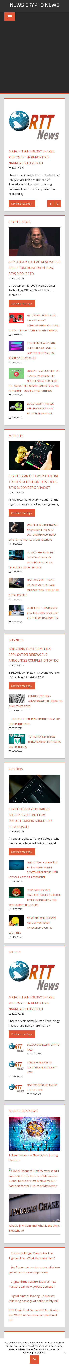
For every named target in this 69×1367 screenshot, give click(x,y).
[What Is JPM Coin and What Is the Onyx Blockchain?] (34, 1220)
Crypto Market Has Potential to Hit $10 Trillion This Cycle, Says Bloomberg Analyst (34, 481)
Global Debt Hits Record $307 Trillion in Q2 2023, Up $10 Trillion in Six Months (42, 613)
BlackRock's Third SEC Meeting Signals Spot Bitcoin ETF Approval (40, 409)
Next (57, 203)
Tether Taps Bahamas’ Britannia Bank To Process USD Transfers (35, 742)
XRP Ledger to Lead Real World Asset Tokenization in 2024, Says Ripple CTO (34, 267)
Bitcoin (15, 952)
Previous (50, 203)
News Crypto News (34, 5)
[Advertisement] (34, 56)
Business (16, 640)
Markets (16, 435)
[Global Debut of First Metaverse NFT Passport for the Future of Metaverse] (34, 1176)
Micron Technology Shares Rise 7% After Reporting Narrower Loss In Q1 (31, 157)
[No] (64, 1352)
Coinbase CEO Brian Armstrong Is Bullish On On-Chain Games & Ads (36, 701)
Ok (34, 1359)
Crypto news (19, 221)
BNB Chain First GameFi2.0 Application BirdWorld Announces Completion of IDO (33, 654)
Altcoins (16, 768)
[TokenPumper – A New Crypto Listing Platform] (34, 1150)
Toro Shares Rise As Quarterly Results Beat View (42, 1067)
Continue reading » (21, 203)
